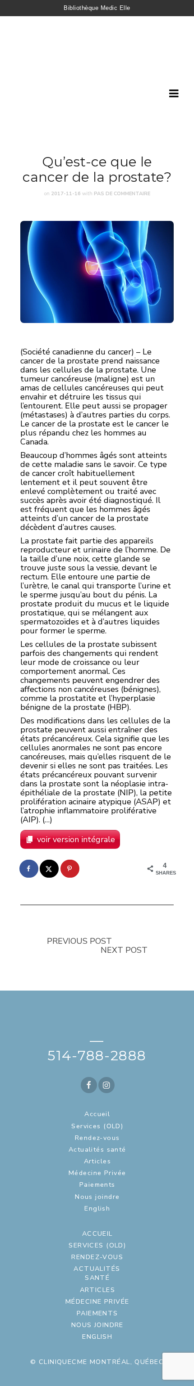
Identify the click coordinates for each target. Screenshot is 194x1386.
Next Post (124, 950)
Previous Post (79, 941)
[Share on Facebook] (29, 869)
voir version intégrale (76, 839)
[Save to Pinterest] (70, 869)
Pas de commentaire (122, 193)
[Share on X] (50, 869)
